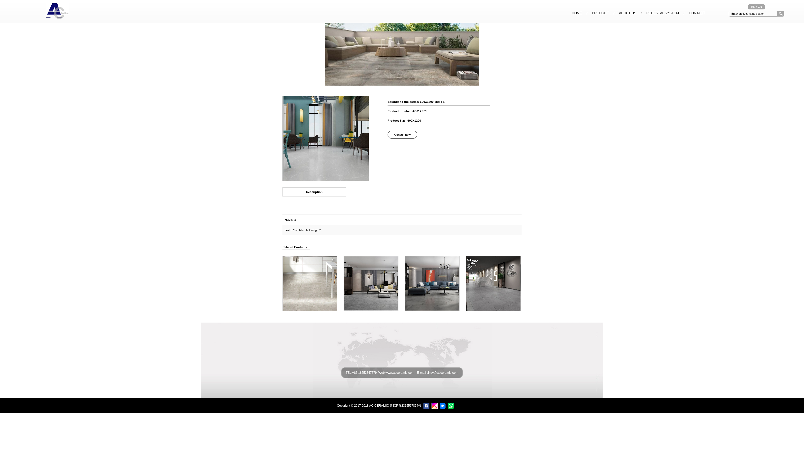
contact (697, 13)
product (600, 13)
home (577, 13)
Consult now (402, 134)
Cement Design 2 (370, 282)
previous (290, 219)
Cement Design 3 (432, 282)
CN (760, 6)
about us (627, 13)
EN (753, 6)
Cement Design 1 (309, 282)
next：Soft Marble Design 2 (303, 230)
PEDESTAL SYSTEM (662, 13)
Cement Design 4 (493, 282)
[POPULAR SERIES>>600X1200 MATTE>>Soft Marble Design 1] (325, 180)
